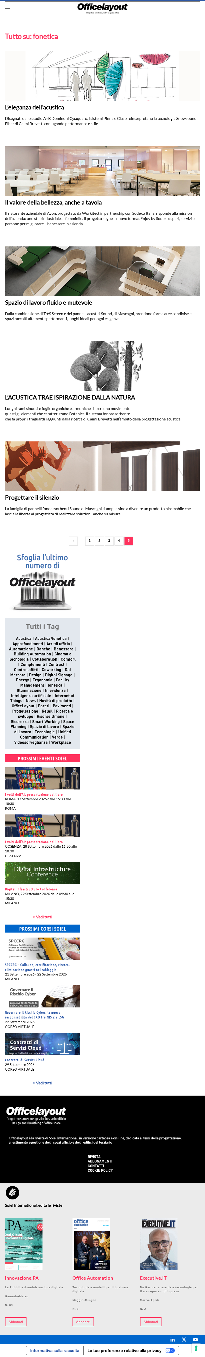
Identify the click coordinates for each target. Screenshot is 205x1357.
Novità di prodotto (55, 701)
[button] (7, 8)
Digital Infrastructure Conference (31, 889)
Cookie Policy (100, 1171)
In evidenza (55, 691)
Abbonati (15, 1322)
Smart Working (46, 722)
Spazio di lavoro (44, 727)
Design (35, 675)
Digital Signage (58, 675)
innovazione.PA (22, 1278)
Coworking (51, 670)
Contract (56, 665)
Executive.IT (153, 1278)
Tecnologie (45, 732)
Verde (57, 738)
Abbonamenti (100, 1161)
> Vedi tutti (42, 916)
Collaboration (44, 660)
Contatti (96, 1166)
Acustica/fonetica (51, 639)
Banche (43, 649)
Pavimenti (62, 706)
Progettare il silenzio (32, 497)
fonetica (55, 686)
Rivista (94, 1157)
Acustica (24, 639)
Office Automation (92, 1278)
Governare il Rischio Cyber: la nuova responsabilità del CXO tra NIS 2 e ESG (34, 1014)
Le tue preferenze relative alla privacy (125, 1350)
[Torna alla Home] (102, 8)
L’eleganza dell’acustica (34, 107)
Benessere (64, 649)
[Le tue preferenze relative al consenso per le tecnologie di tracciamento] (196, 1348)
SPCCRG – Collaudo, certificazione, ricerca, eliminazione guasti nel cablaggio (37, 967)
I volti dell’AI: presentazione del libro (34, 794)
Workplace (61, 743)
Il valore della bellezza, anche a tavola (53, 202)
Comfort (68, 660)
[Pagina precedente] (73, 541)
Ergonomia (42, 680)
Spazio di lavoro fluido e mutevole (48, 302)
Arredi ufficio (58, 644)
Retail (47, 712)
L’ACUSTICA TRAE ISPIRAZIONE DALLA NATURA (70, 397)
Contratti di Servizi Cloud (24, 1059)
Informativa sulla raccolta (54, 1350)
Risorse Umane (50, 717)
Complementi (32, 665)
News (31, 701)
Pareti (43, 706)
